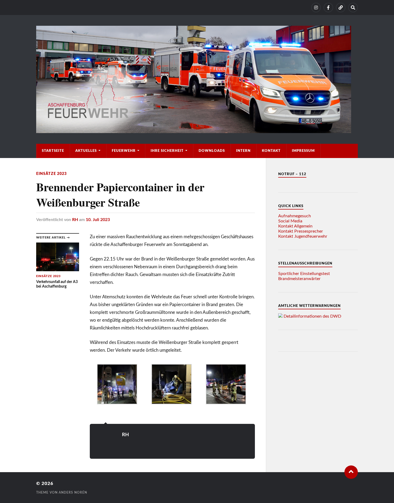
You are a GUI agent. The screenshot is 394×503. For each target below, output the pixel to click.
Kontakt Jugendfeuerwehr (302, 236)
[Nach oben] (351, 472)
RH (75, 220)
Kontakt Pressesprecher (300, 231)
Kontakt (271, 150)
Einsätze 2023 (51, 174)
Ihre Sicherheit (167, 150)
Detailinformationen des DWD (312, 316)
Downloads (212, 150)
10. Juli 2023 (98, 220)
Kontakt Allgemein (295, 226)
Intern (243, 150)
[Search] (353, 7)
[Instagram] (316, 7)
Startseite (53, 150)
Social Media (290, 221)
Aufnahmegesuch (294, 216)
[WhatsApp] (340, 7)
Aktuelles (86, 150)
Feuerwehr (124, 150)
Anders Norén (73, 492)
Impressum (303, 150)
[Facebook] (328, 7)
